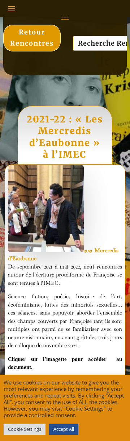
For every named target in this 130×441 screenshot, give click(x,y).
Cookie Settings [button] (24, 429)
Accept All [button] (63, 429)
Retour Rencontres (32, 37)
